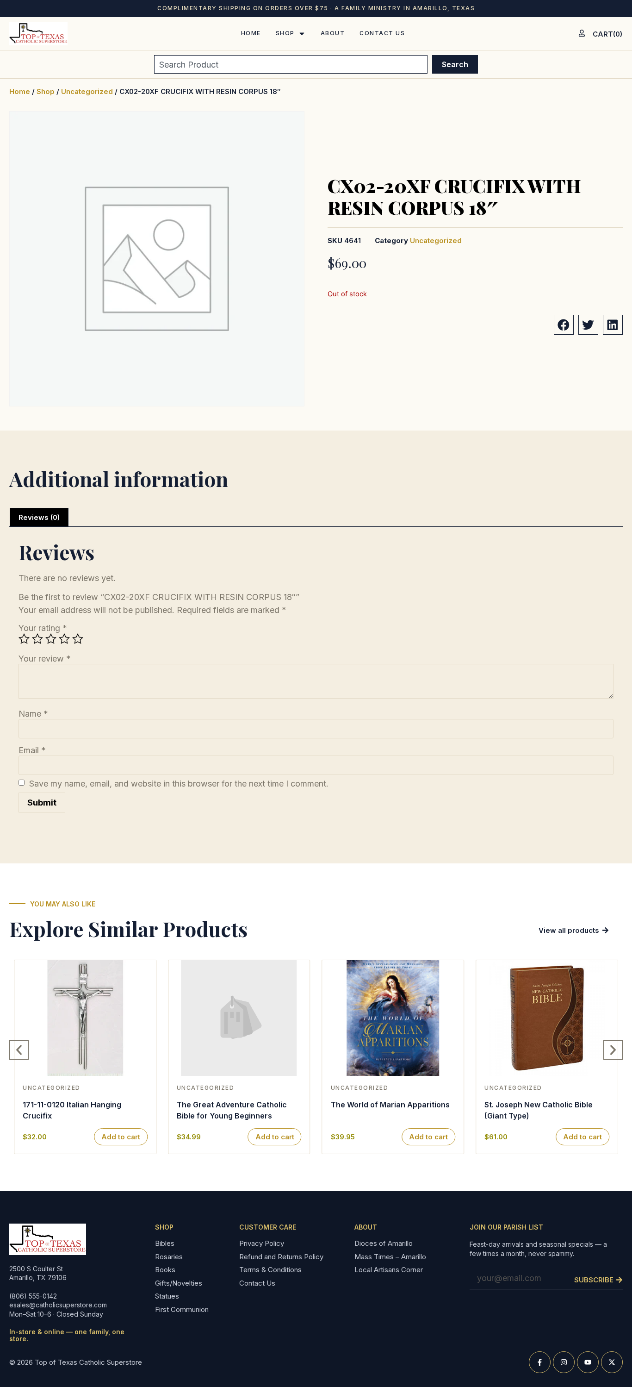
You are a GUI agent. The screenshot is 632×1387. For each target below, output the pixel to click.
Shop (46, 91)
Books (165, 1270)
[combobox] (291, 64)
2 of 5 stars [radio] (37, 638)
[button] (564, 325)
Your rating (43, 628)
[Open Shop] (302, 33)
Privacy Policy (261, 1244)
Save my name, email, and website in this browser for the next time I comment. (178, 784)
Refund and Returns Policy (281, 1257)
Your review (45, 659)
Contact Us (257, 1283)
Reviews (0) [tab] (39, 517)
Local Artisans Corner (388, 1270)
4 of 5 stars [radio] (64, 638)
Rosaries (169, 1257)
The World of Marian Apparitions (390, 1104)
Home (19, 91)
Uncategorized (87, 91)
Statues (167, 1296)
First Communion (182, 1310)
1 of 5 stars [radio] (24, 638)
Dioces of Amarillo (383, 1244)
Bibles (164, 1244)
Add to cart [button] (120, 1136)
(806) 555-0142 (33, 1296)
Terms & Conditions (270, 1270)
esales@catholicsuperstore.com (58, 1305)
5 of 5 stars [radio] (77, 638)
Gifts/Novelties (178, 1283)
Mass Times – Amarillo (390, 1257)
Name (33, 714)
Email (32, 750)
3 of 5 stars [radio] (50, 638)
